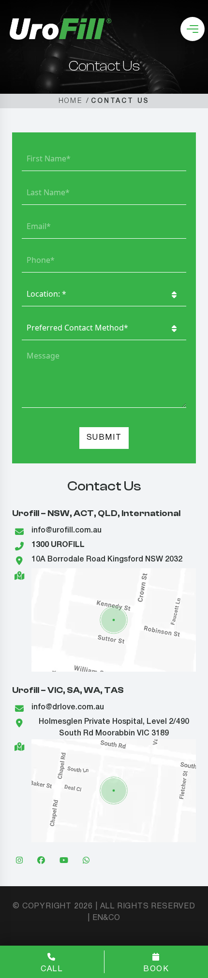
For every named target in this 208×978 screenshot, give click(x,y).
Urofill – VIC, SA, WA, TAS (68, 690)
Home (71, 101)
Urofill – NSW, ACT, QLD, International (96, 513)
